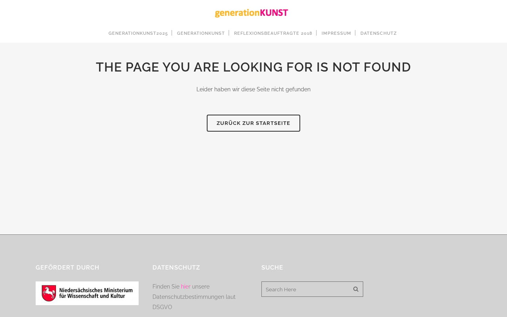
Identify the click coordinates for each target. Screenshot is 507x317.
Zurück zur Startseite (253, 123)
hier (186, 286)
